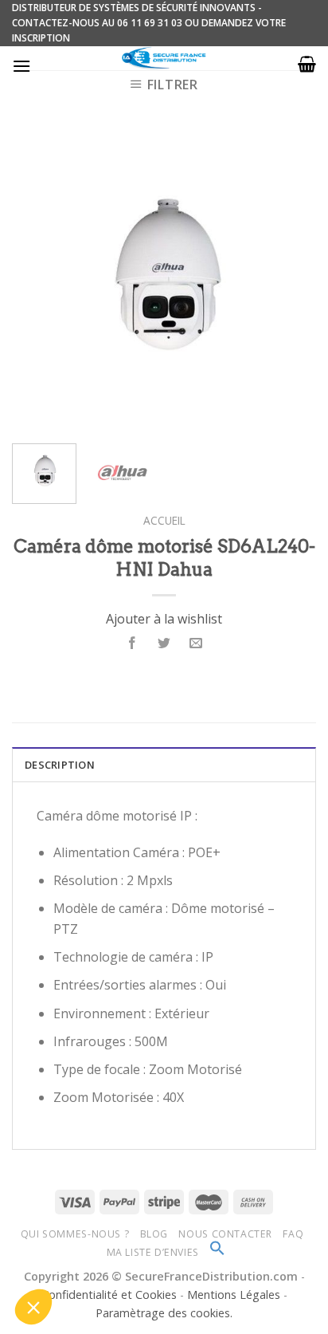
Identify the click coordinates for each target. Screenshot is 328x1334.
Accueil (164, 520)
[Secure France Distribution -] (164, 58)
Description (60, 765)
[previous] (38, 279)
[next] (289, 279)
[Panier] (307, 63)
